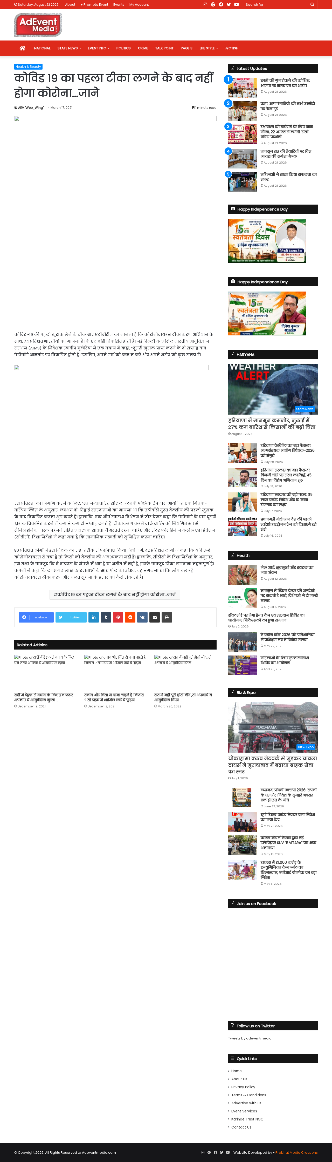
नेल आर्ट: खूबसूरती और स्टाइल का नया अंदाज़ (287, 570)
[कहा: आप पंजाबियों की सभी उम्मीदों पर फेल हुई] (242, 111)
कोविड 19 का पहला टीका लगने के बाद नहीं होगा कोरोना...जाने (116, 595)
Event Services (244, 1111)
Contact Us (241, 1127)
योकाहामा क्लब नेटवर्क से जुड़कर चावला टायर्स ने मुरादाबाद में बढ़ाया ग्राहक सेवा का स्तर (272, 765)
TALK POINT (164, 48)
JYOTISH (231, 48)
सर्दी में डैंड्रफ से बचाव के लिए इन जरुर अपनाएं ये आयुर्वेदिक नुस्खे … (43, 697)
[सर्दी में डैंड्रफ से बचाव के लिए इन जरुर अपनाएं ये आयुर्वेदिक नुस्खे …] (45, 672)
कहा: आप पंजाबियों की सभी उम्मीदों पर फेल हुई (288, 106)
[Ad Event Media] (38, 25)
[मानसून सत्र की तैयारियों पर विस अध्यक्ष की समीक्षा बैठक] (242, 158)
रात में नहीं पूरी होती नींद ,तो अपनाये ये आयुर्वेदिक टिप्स (183, 697)
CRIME (143, 48)
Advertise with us (246, 1103)
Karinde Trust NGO (247, 1119)
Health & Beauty (28, 66)
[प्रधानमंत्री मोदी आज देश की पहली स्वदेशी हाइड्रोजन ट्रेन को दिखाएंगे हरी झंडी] (242, 526)
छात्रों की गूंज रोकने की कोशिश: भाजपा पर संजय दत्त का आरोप (285, 83)
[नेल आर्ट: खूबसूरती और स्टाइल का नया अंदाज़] (242, 575)
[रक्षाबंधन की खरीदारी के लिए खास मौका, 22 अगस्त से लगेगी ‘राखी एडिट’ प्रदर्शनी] (242, 134)
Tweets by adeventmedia (250, 1038)
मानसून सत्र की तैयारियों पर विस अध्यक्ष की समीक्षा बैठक (286, 154)
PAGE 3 (186, 48)
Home (236, 1071)
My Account (139, 4)
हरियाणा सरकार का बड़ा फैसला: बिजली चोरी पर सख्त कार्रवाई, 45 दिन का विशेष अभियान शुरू (286, 475)
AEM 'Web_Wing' (31, 107)
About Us (239, 1079)
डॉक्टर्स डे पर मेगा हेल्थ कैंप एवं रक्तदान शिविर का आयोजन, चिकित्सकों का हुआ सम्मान (266, 618)
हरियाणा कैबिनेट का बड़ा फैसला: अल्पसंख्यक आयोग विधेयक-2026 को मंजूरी (288, 450)
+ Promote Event (94, 4)
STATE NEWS (68, 48)
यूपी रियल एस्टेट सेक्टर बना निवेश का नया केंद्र (288, 817)
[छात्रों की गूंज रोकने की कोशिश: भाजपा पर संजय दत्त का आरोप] (242, 88)
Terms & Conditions (248, 1095)
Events (118, 4)
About (70, 4)
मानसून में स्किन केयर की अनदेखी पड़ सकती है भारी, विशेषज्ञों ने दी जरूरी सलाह (289, 595)
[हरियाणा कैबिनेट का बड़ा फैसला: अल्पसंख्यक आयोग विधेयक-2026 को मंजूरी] (242, 453)
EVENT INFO (97, 48)
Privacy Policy (243, 1087)
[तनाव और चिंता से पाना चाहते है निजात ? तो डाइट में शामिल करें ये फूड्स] (115, 672)
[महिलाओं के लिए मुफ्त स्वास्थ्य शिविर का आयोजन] (242, 665)
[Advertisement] (115, 287)
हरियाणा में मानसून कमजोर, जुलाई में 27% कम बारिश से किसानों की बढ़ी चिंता (271, 423)
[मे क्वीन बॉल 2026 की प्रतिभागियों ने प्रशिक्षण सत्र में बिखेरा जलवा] (242, 642)
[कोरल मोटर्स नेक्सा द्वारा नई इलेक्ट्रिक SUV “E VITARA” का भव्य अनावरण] (242, 845)
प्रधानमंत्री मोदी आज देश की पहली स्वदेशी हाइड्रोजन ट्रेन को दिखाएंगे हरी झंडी (288, 524)
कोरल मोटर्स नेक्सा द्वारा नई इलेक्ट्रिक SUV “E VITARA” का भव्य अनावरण (288, 842)
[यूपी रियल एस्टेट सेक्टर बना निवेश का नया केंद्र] (242, 822)
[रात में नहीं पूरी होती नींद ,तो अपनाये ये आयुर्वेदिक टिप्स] (185, 672)
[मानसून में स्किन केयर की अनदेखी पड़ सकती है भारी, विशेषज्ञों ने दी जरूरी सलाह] (242, 598)
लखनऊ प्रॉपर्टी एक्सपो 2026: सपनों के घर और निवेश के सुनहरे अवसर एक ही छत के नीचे (289, 795)
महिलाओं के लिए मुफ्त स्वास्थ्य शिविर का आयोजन (285, 660)
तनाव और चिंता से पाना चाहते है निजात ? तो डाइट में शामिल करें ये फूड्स (114, 697)
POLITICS (123, 48)
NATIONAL (42, 48)
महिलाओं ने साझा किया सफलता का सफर (289, 177)
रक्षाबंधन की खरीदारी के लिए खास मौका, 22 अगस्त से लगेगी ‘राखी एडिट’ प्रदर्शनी (287, 131)
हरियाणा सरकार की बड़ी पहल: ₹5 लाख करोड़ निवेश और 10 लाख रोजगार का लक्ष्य (287, 499)
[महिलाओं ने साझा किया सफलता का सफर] (242, 182)
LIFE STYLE (207, 48)
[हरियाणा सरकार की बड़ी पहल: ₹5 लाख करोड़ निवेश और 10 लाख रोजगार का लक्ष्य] (242, 502)
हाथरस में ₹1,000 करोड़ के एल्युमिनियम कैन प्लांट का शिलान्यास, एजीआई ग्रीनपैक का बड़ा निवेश (288, 870)
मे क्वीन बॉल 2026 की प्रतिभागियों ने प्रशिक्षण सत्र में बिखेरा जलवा (288, 637)
